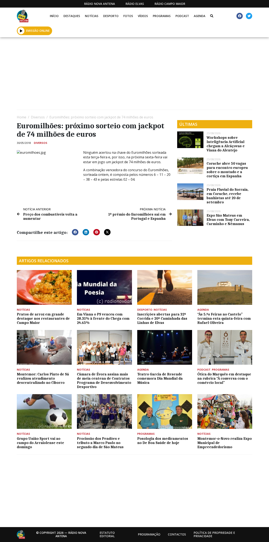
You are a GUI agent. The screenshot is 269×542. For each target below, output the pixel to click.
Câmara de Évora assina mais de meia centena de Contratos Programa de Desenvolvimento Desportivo (104, 380)
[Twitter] (249, 16)
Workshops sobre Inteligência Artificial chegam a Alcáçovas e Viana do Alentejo (226, 143)
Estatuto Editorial (107, 534)
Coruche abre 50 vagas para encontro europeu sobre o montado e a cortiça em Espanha (227, 169)
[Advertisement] (134, 75)
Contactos (177, 534)
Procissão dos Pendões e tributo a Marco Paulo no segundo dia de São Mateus (100, 442)
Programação (149, 534)
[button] (21, 31)
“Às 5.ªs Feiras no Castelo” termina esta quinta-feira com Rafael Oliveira (224, 318)
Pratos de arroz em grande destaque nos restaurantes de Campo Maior (43, 318)
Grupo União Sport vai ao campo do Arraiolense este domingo (40, 442)
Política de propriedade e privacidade (214, 534)
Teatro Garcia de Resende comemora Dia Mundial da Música (160, 378)
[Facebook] (239, 16)
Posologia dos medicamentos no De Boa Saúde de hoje (162, 440)
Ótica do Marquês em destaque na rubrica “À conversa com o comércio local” (224, 378)
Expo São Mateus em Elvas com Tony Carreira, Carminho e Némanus (228, 219)
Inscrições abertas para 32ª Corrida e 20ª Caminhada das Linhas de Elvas (162, 318)
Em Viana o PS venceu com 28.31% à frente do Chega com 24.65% (103, 318)
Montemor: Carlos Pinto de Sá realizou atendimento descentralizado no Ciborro (43, 378)
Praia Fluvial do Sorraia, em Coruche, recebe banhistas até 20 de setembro (227, 195)
